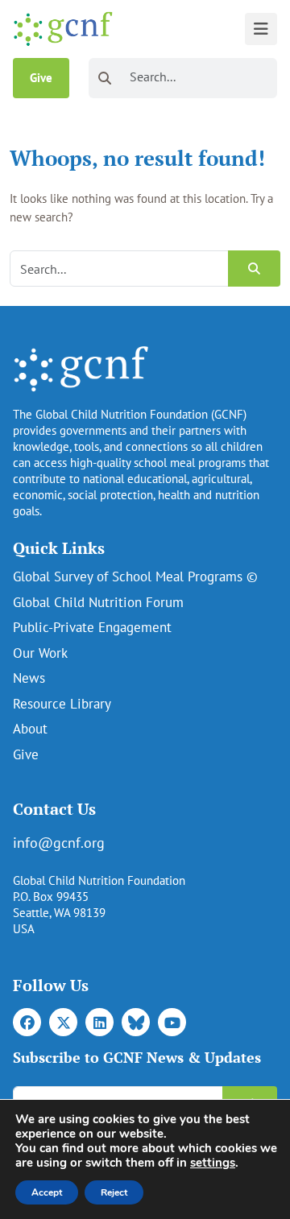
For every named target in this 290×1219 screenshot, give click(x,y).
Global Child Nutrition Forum (98, 602)
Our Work (40, 653)
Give (41, 77)
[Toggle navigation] (261, 29)
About (30, 729)
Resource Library (62, 704)
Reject (114, 1192)
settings (212, 1162)
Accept (46, 1192)
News (29, 678)
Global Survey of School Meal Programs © (135, 576)
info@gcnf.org (59, 842)
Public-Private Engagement (92, 627)
